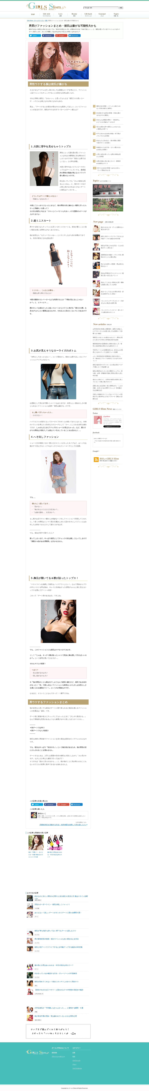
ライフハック (88, 15)
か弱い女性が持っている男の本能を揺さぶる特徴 (108, 155)
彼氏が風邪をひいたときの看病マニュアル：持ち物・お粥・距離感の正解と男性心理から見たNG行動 (108, 373)
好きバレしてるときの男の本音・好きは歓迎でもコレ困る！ (112, 293)
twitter (35, 35)
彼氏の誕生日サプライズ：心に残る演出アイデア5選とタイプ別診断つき (108, 366)
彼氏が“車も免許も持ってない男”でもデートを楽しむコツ (55, 931)
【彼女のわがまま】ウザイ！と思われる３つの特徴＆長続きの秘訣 (59, 990)
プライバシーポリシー (58, 1056)
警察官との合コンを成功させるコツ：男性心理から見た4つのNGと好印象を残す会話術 (108, 338)
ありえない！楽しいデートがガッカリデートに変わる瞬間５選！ (58, 912)
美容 (74, 15)
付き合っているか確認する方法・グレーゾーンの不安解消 (56, 973)
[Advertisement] (58, 128)
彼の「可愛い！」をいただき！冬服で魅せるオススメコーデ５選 (35, 854)
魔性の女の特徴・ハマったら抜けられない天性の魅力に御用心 (108, 107)
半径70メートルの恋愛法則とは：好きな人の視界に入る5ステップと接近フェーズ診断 (108, 351)
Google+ (61, 35)
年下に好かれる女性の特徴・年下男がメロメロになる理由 (108, 135)
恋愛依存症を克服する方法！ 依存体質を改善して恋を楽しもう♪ (63, 825)
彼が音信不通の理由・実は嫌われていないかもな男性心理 (56, 1016)
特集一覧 (116, 15)
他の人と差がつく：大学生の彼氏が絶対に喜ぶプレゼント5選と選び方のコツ (108, 381)
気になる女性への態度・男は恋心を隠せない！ (112, 265)
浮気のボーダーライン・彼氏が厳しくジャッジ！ (52, 904)
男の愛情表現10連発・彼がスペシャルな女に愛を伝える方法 (57, 939)
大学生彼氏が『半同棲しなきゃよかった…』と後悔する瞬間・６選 (59, 1008)
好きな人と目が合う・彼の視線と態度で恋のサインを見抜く (108, 142)
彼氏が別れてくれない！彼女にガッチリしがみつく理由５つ (56, 981)
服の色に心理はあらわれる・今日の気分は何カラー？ (54, 854)
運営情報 (54, 1052)
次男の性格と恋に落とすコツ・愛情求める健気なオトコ (108, 162)
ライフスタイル (47, 15)
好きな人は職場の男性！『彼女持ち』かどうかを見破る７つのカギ (108, 121)
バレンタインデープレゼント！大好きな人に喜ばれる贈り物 (112, 302)
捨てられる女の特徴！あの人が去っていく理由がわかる (108, 169)
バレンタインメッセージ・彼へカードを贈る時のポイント (112, 311)
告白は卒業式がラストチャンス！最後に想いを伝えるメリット (112, 274)
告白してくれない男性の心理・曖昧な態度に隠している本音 (112, 283)
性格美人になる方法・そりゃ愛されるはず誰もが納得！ (108, 148)
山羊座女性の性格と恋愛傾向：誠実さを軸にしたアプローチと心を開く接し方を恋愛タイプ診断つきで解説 (108, 331)
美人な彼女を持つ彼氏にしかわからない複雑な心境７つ (108, 128)
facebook (48, 35)
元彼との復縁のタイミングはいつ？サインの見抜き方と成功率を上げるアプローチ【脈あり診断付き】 (108, 396)
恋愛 (60, 15)
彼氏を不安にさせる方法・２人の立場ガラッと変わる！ (112, 247)
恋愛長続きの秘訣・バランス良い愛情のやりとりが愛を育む (112, 256)
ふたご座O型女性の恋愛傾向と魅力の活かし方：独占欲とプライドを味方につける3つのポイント (107, 358)
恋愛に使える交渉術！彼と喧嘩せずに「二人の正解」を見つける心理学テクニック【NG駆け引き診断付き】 (108, 388)
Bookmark (75, 35)
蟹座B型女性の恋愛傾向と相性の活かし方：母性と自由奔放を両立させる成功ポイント (107, 345)
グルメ (102, 15)
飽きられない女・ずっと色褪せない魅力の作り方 (112, 228)
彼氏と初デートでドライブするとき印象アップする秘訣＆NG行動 (58, 947)
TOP (33, 14)
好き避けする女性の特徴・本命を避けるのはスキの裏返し (108, 114)
